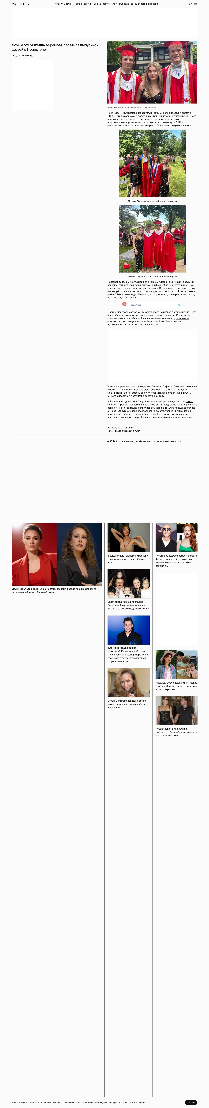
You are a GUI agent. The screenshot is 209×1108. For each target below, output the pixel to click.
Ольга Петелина (124, 427)
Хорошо (191, 1102)
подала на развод (161, 312)
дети (131, 430)
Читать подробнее (137, 1102)
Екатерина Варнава (146, 3)
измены (170, 315)
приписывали (181, 318)
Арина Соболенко (122, 3)
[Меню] (195, 3)
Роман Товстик (82, 3)
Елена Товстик (102, 3)
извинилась (167, 417)
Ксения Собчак (63, 3)
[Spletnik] (20, 4)
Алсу (137, 430)
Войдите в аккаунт (123, 441)
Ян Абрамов (120, 430)
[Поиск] (190, 3)
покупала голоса (117, 417)
